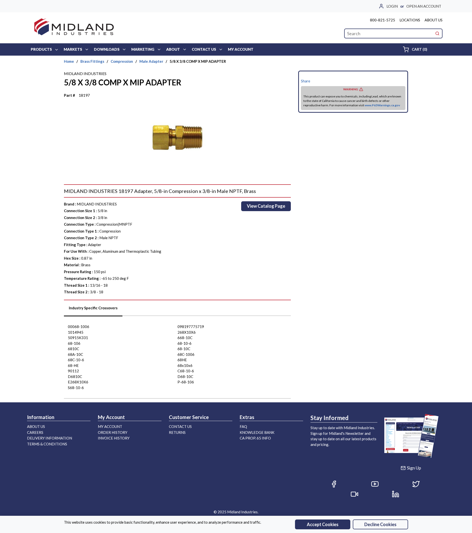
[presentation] (93, 310)
